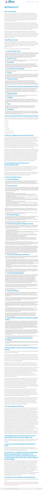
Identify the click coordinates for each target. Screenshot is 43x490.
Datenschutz (17, 488)
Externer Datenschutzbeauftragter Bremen (20, 483)
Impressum (13, 488)
